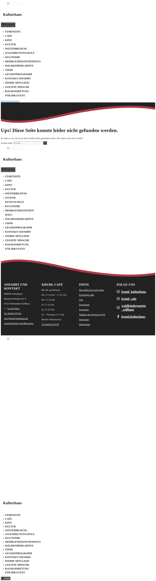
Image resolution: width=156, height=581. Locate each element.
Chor (9, 70)
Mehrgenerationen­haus (23, 61)
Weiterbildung (16, 48)
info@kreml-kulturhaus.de (16, 318)
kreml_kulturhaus (133, 291)
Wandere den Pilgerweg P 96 (92, 314)
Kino (8, 40)
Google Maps (13, 308)
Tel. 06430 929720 (50, 324)
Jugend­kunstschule (20, 53)
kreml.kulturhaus (133, 316)
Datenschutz (84, 324)
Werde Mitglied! (17, 82)
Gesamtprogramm (18, 74)
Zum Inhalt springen (10, 101)
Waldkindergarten (19, 65)
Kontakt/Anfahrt (18, 78)
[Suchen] (45, 143)
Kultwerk (12, 57)
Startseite (13, 31)
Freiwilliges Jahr (86, 295)
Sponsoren (84, 309)
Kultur (10, 44)
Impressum (84, 319)
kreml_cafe (128, 298)
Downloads (84, 304)
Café (8, 35)
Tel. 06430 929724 (12, 313)
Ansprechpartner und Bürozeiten (18, 323)
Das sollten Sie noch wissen (91, 290)
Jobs (81, 300)
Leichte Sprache (17, 87)
